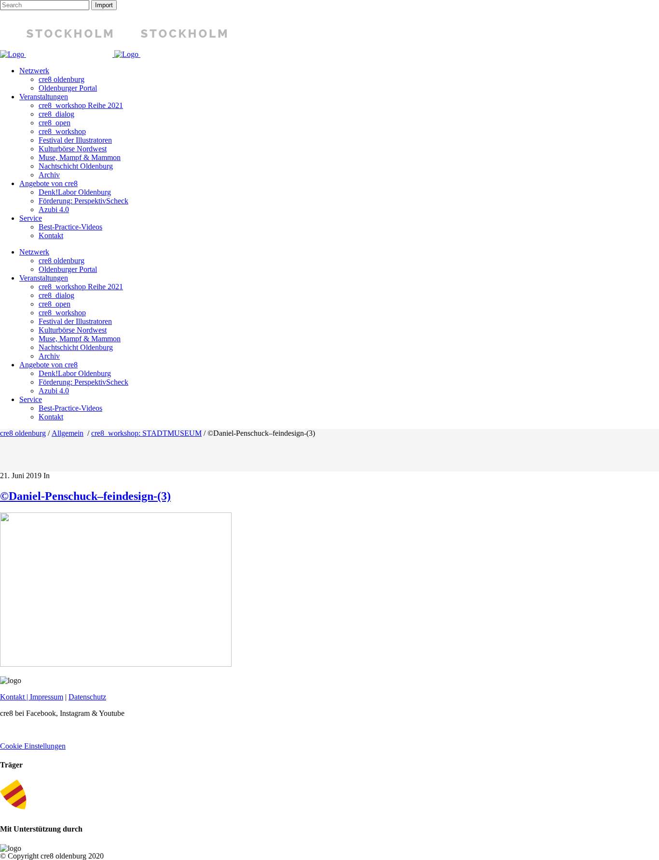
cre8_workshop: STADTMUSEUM (146, 433)
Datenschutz (87, 697)
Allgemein (67, 433)
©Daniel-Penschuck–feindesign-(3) (85, 496)
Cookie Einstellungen (33, 746)
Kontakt (12, 697)
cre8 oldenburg (23, 433)
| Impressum (44, 697)
